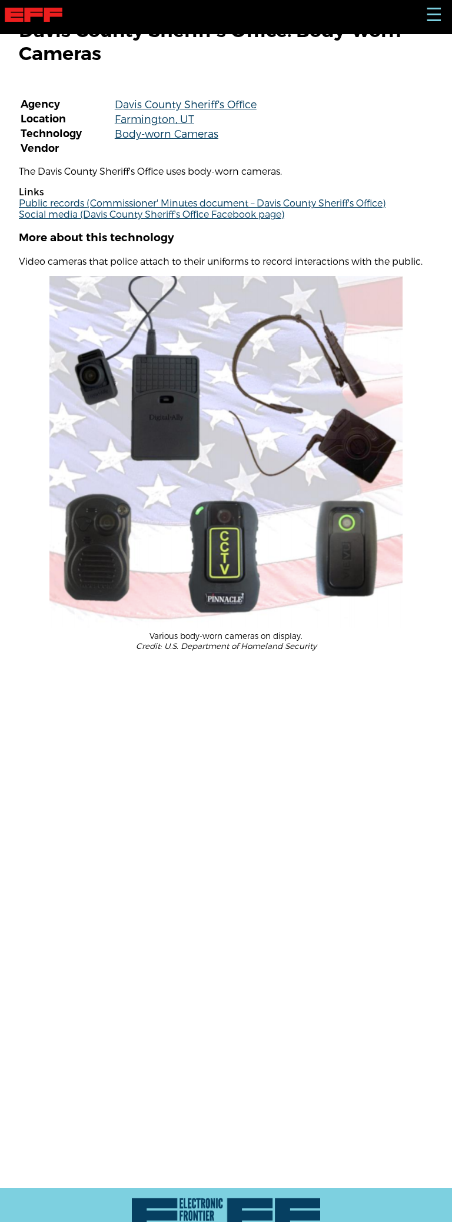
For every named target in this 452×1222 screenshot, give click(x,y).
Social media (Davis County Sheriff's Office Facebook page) (151, 213)
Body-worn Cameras (166, 133)
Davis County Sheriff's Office (186, 104)
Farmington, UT (154, 118)
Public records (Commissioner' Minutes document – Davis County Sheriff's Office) (202, 202)
